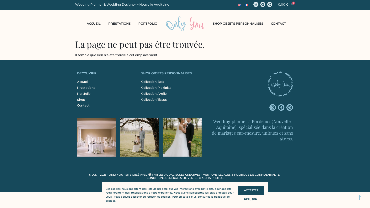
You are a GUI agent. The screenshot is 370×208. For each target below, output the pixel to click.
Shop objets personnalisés (238, 23)
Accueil (94, 23)
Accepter (251, 190)
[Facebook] (262, 4)
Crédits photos (211, 178)
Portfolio (147, 23)
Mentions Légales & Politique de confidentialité (241, 174)
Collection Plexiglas (156, 88)
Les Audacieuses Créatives (179, 174)
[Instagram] (255, 4)
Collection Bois (152, 82)
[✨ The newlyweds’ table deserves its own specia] (96, 137)
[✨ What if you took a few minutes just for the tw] (139, 137)
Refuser (250, 199)
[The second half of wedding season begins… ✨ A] (182, 137)
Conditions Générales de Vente (172, 178)
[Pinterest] (269, 4)
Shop (81, 99)
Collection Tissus (154, 99)
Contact (278, 23)
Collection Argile (154, 94)
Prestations (119, 23)
